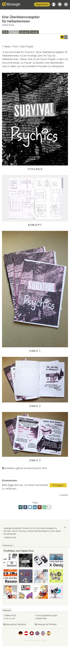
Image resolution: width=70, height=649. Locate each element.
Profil (5, 32)
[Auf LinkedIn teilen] (35, 507)
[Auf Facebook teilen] (25, 507)
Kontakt (34, 32)
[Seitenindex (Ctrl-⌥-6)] (66, 4)
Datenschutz (10, 537)
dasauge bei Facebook (16, 624)
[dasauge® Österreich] (26, 633)
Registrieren (42, 4)
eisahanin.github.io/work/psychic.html (26, 468)
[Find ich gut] (62, 37)
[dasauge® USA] (43, 633)
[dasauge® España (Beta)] (49, 633)
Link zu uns (10, 618)
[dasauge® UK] (37, 633)
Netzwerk (24, 32)
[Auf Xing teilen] (21, 507)
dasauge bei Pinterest (47, 624)
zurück (64, 495)
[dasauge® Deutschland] (21, 633)
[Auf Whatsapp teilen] (44, 507)
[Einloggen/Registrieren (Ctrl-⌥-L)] (54, 4)
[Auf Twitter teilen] (30, 507)
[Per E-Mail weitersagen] (49, 507)
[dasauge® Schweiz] (32, 633)
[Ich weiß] (65, 527)
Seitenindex (41, 618)
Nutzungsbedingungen (46, 615)
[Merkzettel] (60, 4)
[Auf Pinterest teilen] (40, 507)
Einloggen (58, 485)
